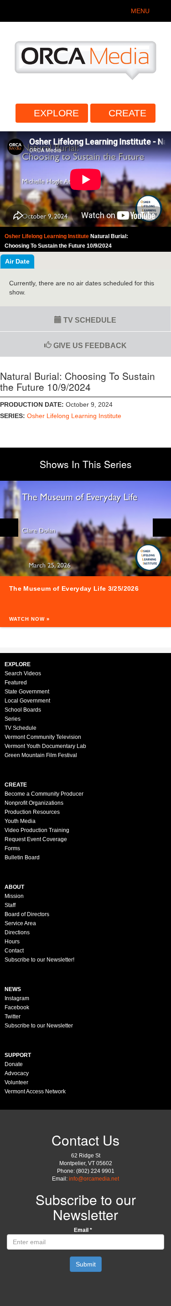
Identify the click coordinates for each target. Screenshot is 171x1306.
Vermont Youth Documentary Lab (45, 746)
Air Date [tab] (17, 261)
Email (83, 1230)
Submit (86, 1264)
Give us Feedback (89, 345)
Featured (16, 682)
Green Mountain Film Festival (41, 755)
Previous (9, 527)
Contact (14, 950)
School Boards (23, 710)
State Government (27, 691)
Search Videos (23, 673)
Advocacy (17, 1073)
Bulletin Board (22, 857)
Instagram (17, 998)
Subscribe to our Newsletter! (39, 960)
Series (13, 719)
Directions (17, 932)
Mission (14, 896)
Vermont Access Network (35, 1091)
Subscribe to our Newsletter (39, 1025)
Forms (12, 848)
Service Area (20, 923)
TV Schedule (89, 320)
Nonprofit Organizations (34, 803)
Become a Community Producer (44, 794)
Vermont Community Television (43, 737)
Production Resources (32, 812)
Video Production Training (37, 830)
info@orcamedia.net (94, 1179)
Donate (14, 1064)
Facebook (17, 1007)
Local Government (27, 701)
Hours (12, 941)
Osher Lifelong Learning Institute (74, 415)
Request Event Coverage (36, 839)
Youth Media (20, 821)
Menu (140, 11)
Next (162, 527)
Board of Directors (27, 914)
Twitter (13, 1016)
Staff (10, 905)
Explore (56, 113)
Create (127, 113)
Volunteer (16, 1082)
